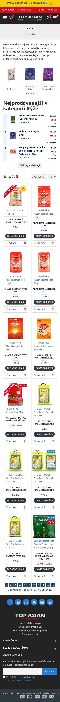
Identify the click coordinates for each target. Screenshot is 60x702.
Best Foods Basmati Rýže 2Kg (44, 488)
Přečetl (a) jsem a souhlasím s (20, 679)
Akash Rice (43, 210)
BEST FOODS (44, 408)
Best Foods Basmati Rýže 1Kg (44, 422)
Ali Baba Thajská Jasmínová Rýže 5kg (15, 419)
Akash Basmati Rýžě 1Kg (15, 290)
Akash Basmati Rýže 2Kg (44, 290)
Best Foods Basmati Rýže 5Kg (16, 554)
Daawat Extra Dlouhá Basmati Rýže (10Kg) (44, 556)
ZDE (44, 2)
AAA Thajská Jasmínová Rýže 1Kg (15, 220)
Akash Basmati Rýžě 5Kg (15, 356)
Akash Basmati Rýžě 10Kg (44, 224)
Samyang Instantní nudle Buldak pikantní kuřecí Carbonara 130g (32, 150)
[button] (26, 93)
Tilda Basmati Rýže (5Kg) (29, 133)
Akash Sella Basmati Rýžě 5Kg (44, 356)
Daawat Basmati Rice (44, 541)
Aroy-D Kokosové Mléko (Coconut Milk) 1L (31, 117)
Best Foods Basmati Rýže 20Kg (15, 488)
